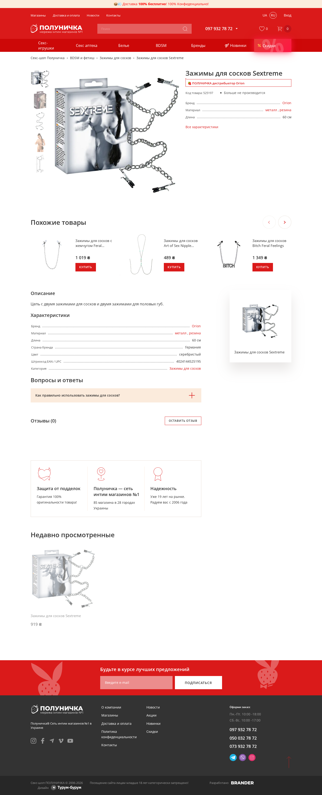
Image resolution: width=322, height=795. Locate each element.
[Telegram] (233, 757)
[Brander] (242, 782)
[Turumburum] (66, 787)
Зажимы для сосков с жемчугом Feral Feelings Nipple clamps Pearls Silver (94, 243)
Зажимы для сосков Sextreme (259, 352)
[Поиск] (185, 29)
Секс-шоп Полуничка (48, 58)
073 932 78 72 (243, 746)
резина (285, 110)
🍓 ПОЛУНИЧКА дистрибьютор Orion (216, 83)
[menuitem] (111, 707)
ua (265, 15)
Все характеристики (202, 127)
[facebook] (42, 741)
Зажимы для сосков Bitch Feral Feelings (269, 243)
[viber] (242, 757)
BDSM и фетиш (82, 58)
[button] (264, 29)
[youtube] (70, 741)
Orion (286, 103)
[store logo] (57, 28)
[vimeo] (61, 741)
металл (271, 110)
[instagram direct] (252, 757)
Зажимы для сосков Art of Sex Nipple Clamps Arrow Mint (181, 243)
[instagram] (33, 741)
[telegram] (52, 741)
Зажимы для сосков (115, 58)
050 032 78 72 (243, 738)
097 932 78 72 (243, 729)
